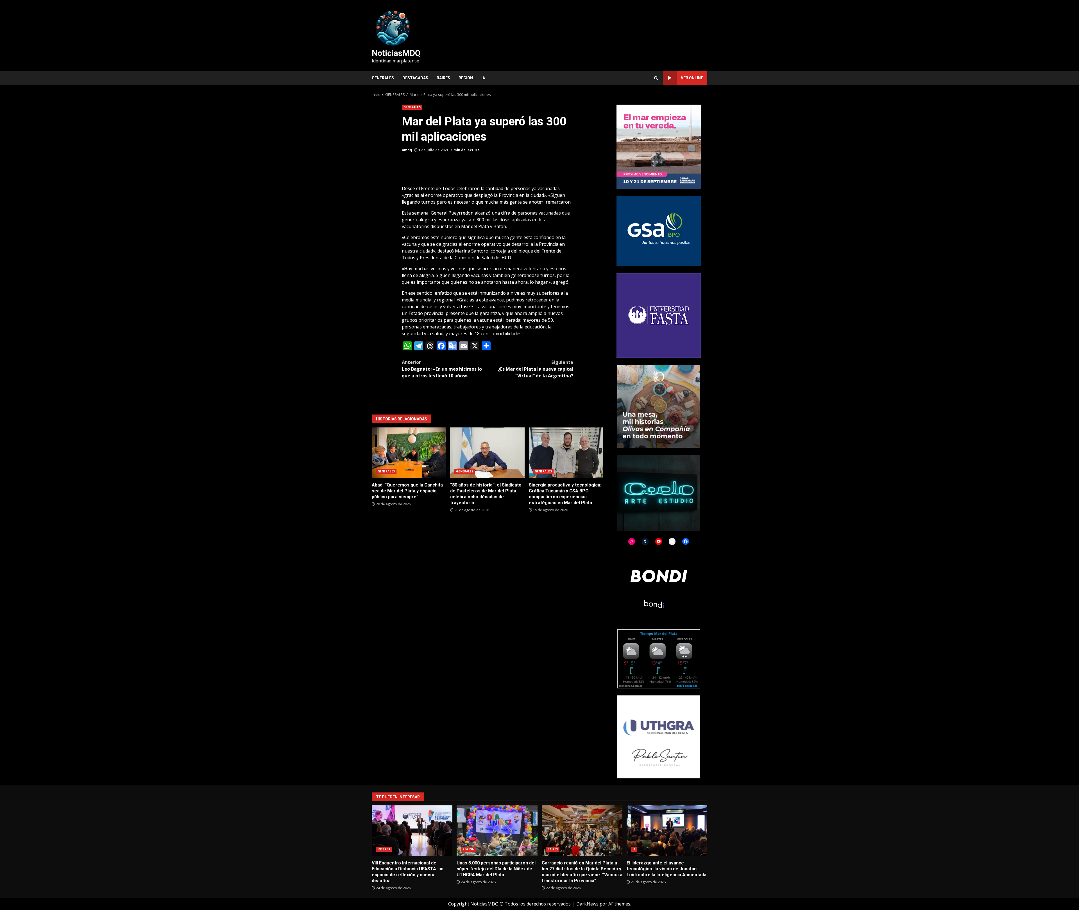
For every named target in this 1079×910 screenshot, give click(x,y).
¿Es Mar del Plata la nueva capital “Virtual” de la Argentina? (535, 369)
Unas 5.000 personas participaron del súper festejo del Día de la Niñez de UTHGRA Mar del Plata (497, 830)
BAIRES (443, 78)
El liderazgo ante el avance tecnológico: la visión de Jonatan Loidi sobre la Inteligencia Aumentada (667, 830)
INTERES (384, 849)
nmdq (407, 150)
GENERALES (383, 78)
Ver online (692, 78)
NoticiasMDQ (396, 53)
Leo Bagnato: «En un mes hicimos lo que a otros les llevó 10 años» (442, 369)
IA (483, 78)
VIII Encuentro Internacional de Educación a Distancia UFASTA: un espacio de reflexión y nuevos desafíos (412, 830)
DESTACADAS (415, 78)
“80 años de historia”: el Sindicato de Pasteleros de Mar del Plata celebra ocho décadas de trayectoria (487, 452)
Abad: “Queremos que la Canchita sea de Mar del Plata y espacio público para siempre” (409, 452)
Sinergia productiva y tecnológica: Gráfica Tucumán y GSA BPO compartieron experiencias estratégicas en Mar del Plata (566, 452)
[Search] (656, 78)
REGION (466, 78)
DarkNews (587, 904)
